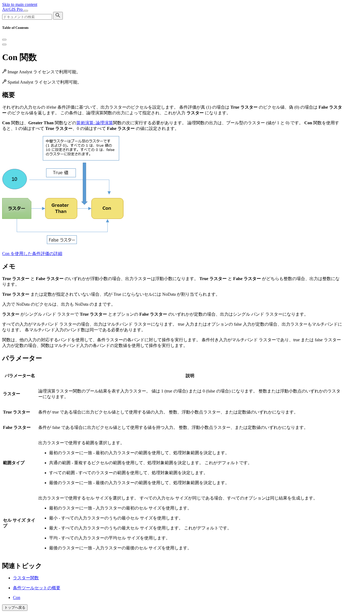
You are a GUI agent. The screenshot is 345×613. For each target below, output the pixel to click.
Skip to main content (19, 4)
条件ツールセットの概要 (36, 588)
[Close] (4, 39)
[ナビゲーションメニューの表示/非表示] (26, 11)
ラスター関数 (26, 578)
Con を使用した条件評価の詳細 (32, 253)
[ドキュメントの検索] (58, 16)
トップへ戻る (14, 607)
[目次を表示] (4, 44)
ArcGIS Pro (13, 9)
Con (16, 597)
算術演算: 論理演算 (94, 122)
